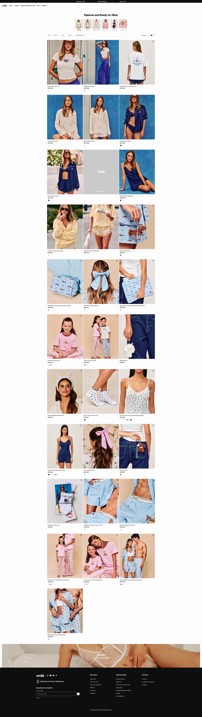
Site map (118, 693)
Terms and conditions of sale (123, 684)
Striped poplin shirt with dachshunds (57, 634)
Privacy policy (119, 687)
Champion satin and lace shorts (91, 250)
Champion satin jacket (125, 141)
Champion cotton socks (53, 525)
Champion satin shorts (53, 196)
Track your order (94, 682)
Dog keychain (123, 470)
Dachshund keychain (125, 250)
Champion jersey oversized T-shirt (128, 86)
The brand (144, 679)
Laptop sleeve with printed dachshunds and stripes (132, 305)
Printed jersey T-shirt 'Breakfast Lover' (93, 580)
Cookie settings (119, 696)
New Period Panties (102, 1)
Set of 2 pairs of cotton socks (91, 415)
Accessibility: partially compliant (123, 690)
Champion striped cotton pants (127, 525)
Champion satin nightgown (126, 196)
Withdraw (92, 687)
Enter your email (39, 690)
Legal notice (119, 682)
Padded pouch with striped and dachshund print (59, 305)
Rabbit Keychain (124, 360)
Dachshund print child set (90, 360)
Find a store (93, 690)
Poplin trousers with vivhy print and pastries (58, 580)
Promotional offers (120, 679)
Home (101, 10)
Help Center (93, 679)
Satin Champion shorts (89, 141)
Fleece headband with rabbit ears (56, 415)
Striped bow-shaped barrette (91, 305)
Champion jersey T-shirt (54, 86)
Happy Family (122, 1)
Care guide (144, 684)
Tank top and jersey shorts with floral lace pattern (132, 415)
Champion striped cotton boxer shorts (93, 525)
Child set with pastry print (54, 360)
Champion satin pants (89, 86)
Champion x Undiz (80, 1)
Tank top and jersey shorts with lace (56, 470)
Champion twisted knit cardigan (55, 250)
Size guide (92, 693)
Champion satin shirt (53, 141)
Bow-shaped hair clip (89, 470)
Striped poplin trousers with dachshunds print (131, 580)
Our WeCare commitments (148, 682)
